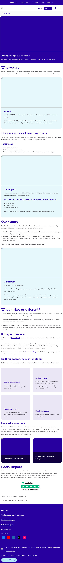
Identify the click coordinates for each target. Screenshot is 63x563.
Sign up (40, 8)
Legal (7, 547)
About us (4, 510)
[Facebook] (3, 537)
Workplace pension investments (12, 515)
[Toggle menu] (60, 8)
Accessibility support (15, 547)
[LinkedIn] (14, 537)
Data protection (57, 547)
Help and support (7, 525)
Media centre (4, 533)
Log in (46, 8)
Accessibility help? (11, 560)
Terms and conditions (41, 547)
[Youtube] (8, 537)
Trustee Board (15, 338)
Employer (24, 3)
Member (13, 3)
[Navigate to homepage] (2, 8)
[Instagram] (24, 537)
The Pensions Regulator (32, 352)
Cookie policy (31, 547)
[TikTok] (19, 537)
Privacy (50, 547)
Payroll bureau (47, 3)
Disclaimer (24, 547)
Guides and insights (8, 520)
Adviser (35, 3)
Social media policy (10, 551)
